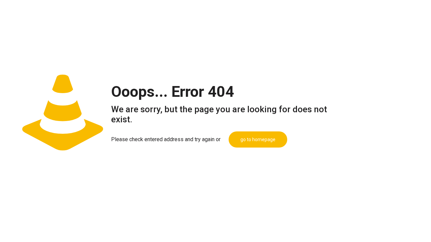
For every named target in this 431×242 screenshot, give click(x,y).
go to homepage (257, 139)
